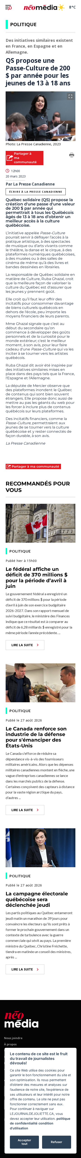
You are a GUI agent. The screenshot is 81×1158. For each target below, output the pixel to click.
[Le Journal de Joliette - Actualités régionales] (40, 7)
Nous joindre (13, 1038)
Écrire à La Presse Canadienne (35, 191)
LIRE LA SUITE (22, 645)
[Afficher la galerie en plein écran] (70, 96)
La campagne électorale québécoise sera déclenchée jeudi (37, 899)
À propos (10, 1044)
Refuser (56, 1142)
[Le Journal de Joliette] (21, 1018)
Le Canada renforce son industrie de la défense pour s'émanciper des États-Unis (36, 737)
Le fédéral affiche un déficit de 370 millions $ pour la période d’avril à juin (37, 577)
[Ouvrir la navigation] (8, 7)
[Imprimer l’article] (71, 156)
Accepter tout (24, 1141)
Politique (23, 24)
